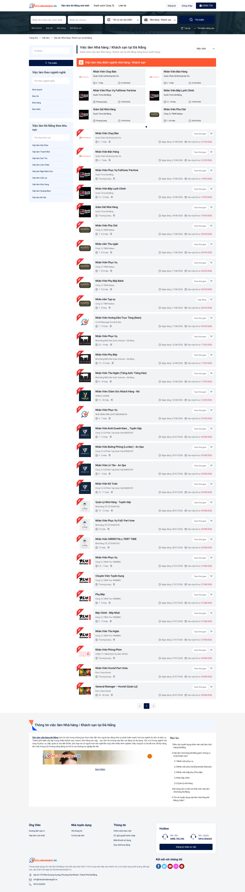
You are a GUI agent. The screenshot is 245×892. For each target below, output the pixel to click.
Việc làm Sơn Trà (39, 158)
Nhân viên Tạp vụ (105, 299)
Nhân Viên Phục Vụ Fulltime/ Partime (114, 90)
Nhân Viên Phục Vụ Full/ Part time (115, 520)
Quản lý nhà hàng (185, 783)
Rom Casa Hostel (103, 672)
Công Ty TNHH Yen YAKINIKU (108, 562)
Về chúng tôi (76, 831)
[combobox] (122, 20)
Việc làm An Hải (39, 197)
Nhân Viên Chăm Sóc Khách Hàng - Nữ (117, 391)
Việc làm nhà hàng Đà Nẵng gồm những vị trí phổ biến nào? (191, 754)
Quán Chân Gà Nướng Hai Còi (106, 76)
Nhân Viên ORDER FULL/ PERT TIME (116, 538)
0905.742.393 (177, 839)
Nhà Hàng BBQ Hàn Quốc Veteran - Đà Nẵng (114, 340)
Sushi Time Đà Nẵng (102, 95)
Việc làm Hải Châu (40, 145)
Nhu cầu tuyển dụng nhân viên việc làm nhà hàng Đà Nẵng (192, 746)
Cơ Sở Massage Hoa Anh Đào (108, 322)
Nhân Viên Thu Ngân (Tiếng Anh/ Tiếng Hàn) (121, 373)
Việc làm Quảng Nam (41, 191)
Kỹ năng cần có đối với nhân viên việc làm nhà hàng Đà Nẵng (191, 790)
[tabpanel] (146, 96)
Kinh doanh (37, 28)
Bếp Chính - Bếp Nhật (107, 612)
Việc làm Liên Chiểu (40, 165)
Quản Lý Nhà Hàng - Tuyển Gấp (113, 502)
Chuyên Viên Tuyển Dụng (109, 575)
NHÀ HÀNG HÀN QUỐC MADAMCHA (111, 414)
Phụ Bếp (100, 594)
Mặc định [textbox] (201, 48)
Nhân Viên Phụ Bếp (106, 354)
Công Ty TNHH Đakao (173, 114)
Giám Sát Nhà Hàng (104, 109)
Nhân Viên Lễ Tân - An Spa (110, 465)
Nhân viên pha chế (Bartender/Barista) (194, 767)
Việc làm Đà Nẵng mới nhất (75, 5)
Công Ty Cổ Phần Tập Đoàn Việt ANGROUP (114, 433)
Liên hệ (122, 5)
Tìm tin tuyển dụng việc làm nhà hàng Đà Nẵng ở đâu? (191, 798)
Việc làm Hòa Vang (40, 184)
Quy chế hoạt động (122, 845)
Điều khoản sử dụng (122, 840)
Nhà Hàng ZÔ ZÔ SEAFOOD (107, 506)
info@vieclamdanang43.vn (45, 879)
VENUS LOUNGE (102, 396)
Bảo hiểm (36, 109)
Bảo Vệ (49, 28)
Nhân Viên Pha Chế (175, 109)
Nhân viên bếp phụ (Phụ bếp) (190, 772)
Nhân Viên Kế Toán (106, 483)
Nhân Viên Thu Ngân (107, 631)
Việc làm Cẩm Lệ (39, 178)
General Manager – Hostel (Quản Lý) (116, 686)
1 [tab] (146, 127)
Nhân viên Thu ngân (106, 243)
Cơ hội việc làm (78, 835)
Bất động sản (76, 28)
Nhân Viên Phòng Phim (108, 649)
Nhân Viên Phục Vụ (106, 262)
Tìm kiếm (199, 19)
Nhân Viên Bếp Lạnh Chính (179, 90)
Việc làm (46, 38)
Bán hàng (61, 28)
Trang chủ (33, 38)
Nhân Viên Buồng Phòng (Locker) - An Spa (119, 446)
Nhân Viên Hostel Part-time (111, 668)
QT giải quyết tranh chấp (124, 835)
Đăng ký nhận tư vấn (186, 847)
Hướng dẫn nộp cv (37, 831)
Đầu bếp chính (183, 778)
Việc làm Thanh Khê (41, 152)
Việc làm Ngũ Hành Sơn (42, 171)
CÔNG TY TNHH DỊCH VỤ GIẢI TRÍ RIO (111, 654)
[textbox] (122, 20)
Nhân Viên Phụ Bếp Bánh (109, 280)
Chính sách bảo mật (122, 831)
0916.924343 (205, 839)
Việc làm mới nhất (37, 835)
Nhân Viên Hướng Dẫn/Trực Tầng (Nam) (118, 317)
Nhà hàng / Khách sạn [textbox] (160, 19)
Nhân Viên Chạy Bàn (104, 71)
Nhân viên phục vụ (185, 761)
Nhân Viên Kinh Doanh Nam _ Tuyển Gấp (118, 428)
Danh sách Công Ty (104, 5)
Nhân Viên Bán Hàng (175, 71)
